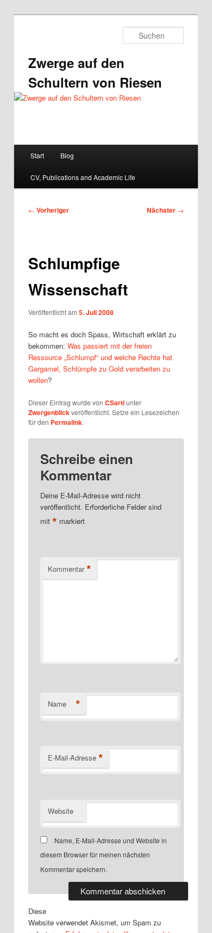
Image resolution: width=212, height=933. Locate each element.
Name (64, 704)
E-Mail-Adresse (75, 758)
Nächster (165, 210)
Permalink (66, 422)
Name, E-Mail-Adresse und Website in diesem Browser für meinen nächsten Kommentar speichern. (103, 855)
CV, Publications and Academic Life (82, 177)
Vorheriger (48, 210)
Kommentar (69, 569)
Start (37, 155)
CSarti (114, 402)
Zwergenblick (49, 412)
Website (60, 811)
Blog (67, 155)
